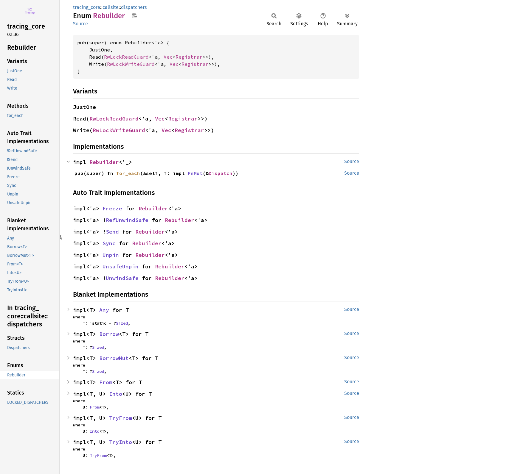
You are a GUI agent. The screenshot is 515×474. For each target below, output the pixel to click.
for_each (128, 173)
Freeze (112, 208)
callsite (111, 7)
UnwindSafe (122, 278)
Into (115, 393)
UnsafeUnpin (121, 266)
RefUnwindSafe (127, 220)
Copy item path (134, 15)
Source (80, 23)
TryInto (120, 442)
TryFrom (120, 417)
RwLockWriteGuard (131, 64)
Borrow (109, 334)
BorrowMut (114, 358)
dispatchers (134, 7)
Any (104, 309)
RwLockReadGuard (126, 57)
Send (112, 231)
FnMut (195, 173)
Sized (122, 323)
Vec (168, 57)
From (105, 382)
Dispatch (220, 173)
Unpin (111, 254)
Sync (109, 243)
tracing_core (86, 7)
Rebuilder (104, 162)
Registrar (189, 57)
